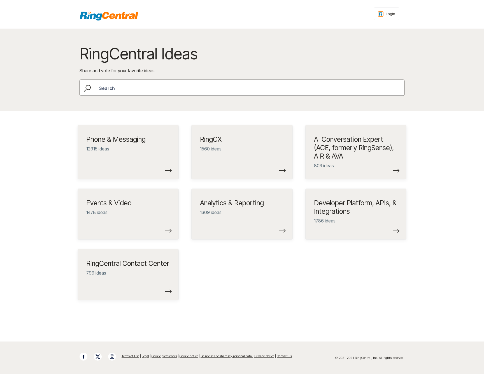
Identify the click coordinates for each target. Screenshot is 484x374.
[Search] (88, 88)
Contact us (284, 356)
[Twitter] (100, 357)
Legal (145, 356)
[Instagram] (115, 357)
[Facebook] (86, 357)
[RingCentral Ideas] (109, 16)
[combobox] (242, 87)
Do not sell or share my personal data (227, 356)
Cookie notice (189, 356)
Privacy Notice (264, 356)
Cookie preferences (164, 356)
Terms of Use (130, 356)
